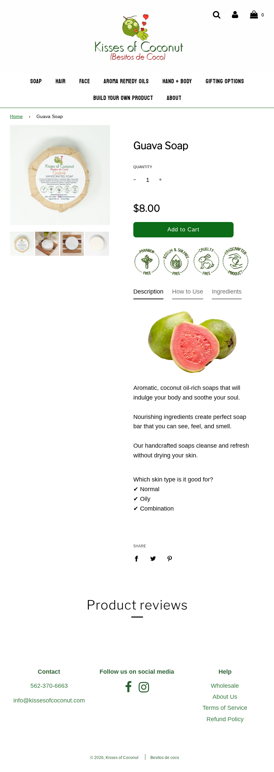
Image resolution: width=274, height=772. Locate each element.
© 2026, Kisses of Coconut (114, 757)
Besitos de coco (164, 757)
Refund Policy (225, 719)
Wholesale (225, 685)
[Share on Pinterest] (169, 558)
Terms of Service (224, 707)
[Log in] (235, 14)
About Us (225, 696)
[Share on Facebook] (138, 558)
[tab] (148, 293)
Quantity (142, 167)
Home (16, 116)
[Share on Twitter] (153, 558)
